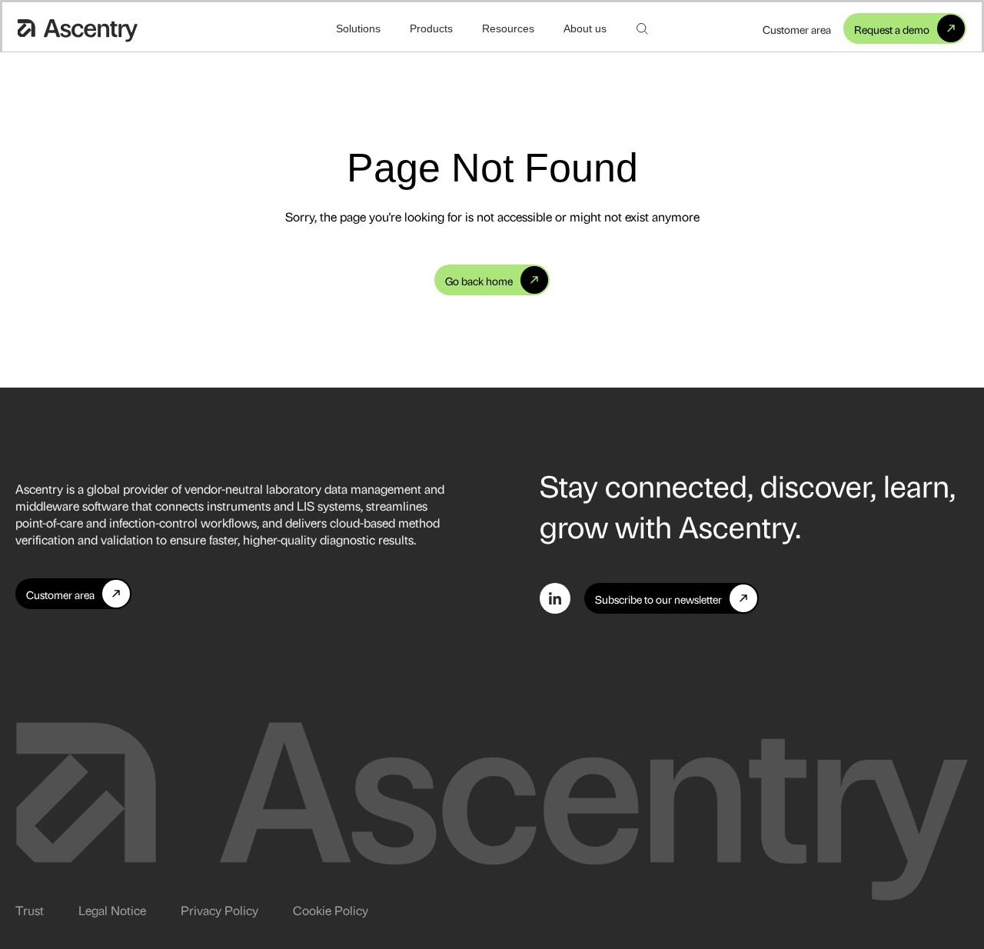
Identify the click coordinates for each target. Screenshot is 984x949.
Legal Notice (112, 909)
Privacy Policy (219, 909)
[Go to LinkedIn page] (555, 598)
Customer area (797, 29)
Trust (29, 909)
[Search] (642, 28)
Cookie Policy (330, 909)
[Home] (77, 28)
